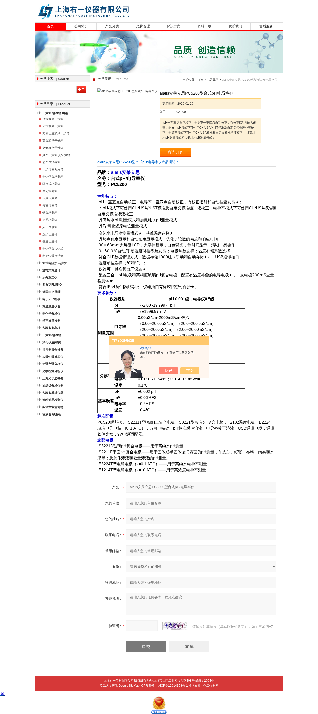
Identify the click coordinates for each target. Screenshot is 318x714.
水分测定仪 (49, 277)
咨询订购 (175, 152)
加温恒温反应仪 (52, 356)
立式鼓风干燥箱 (52, 126)
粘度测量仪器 (51, 306)
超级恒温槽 (49, 234)
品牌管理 (143, 26)
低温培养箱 (49, 212)
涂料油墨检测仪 (52, 400)
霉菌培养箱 (49, 205)
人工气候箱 (49, 227)
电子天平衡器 (51, 299)
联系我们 (235, 26)
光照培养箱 (49, 220)
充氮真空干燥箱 (52, 148)
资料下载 (204, 26)
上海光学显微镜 (52, 378)
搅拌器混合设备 (52, 349)
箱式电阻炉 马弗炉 (54, 263)
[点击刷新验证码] (174, 626)
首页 (50, 26)
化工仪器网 (210, 685)
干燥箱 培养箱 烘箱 (55, 113)
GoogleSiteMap (129, 685)
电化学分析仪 (51, 313)
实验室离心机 (51, 328)
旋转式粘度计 (51, 270)
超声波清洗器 (51, 320)
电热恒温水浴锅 (52, 256)
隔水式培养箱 (51, 184)
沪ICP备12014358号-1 (172, 685)
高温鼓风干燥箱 (52, 140)
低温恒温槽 (49, 241)
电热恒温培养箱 (52, 176)
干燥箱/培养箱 (51, 335)
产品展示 (212, 79)
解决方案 (174, 26)
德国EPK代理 (51, 292)
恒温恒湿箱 (49, 198)
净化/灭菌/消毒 (52, 342)
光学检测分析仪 (52, 371)
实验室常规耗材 (52, 407)
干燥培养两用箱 (52, 169)
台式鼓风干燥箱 (52, 119)
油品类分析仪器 (52, 385)
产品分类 (112, 26)
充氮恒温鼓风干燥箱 (55, 133)
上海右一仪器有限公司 (103, 10)
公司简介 (81, 26)
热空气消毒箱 (51, 162)
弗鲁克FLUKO (52, 284)
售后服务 (266, 26)
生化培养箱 (49, 191)
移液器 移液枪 (51, 414)
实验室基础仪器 (52, 393)
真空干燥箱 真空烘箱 (56, 155)
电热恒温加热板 (52, 248)
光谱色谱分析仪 (52, 364)
